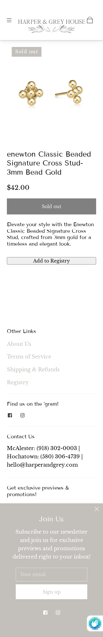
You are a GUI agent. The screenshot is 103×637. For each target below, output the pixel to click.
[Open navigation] (13, 20)
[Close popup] (96, 509)
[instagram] (22, 415)
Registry (18, 382)
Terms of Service (29, 357)
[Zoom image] (51, 89)
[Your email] (51, 574)
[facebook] (9, 415)
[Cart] (90, 20)
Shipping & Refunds (33, 369)
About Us (19, 344)
